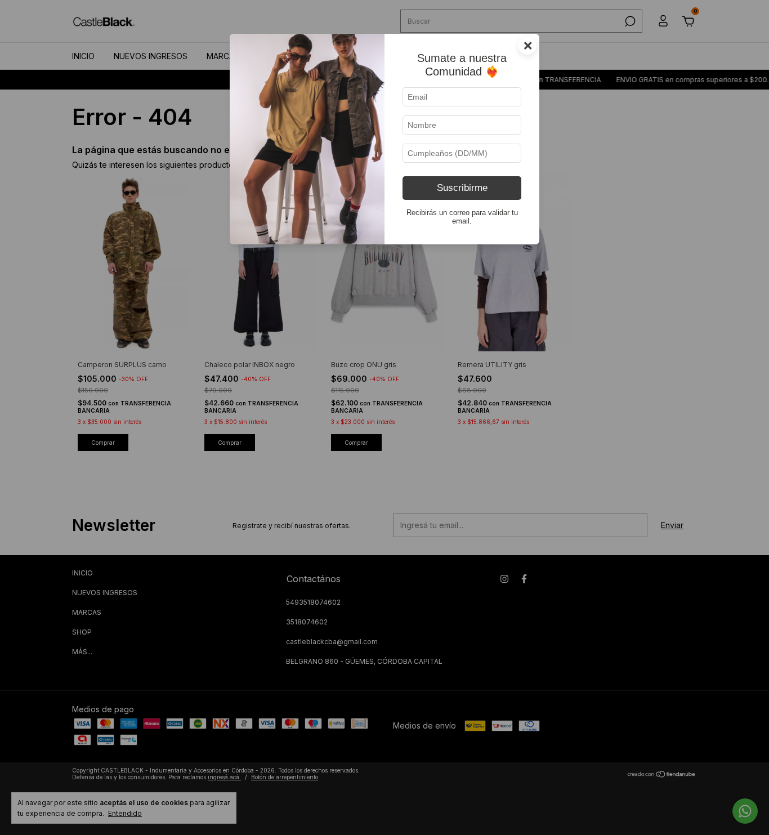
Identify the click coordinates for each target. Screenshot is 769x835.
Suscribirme (462, 187)
